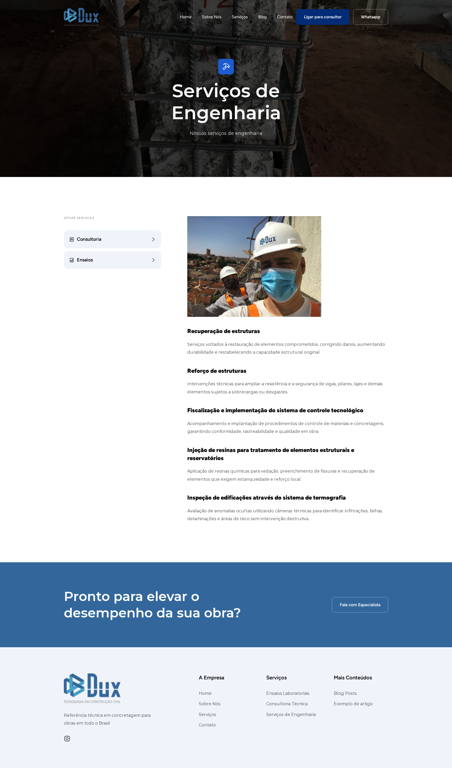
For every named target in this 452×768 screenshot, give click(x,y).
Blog (262, 16)
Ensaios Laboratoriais (287, 693)
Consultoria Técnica (287, 704)
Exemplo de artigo (353, 704)
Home (185, 16)
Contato (284, 16)
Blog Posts (345, 693)
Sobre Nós (211, 16)
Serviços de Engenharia (291, 714)
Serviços (240, 16)
